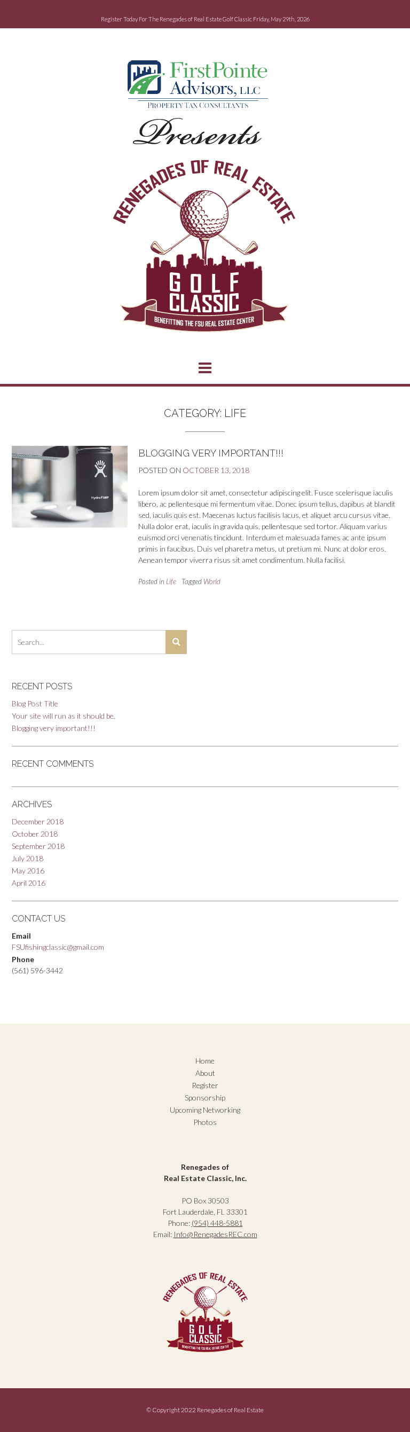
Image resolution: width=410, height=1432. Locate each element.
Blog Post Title (35, 703)
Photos (205, 1122)
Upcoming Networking (205, 1109)
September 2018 (38, 846)
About (205, 1072)
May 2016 (28, 870)
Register (205, 1085)
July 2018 (27, 858)
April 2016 (28, 882)
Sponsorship (205, 1097)
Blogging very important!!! (210, 453)
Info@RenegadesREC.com (215, 1234)
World (211, 581)
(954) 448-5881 (217, 1223)
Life (171, 581)
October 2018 (35, 833)
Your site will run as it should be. (63, 715)
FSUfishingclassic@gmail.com (58, 946)
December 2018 (38, 821)
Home (205, 1060)
